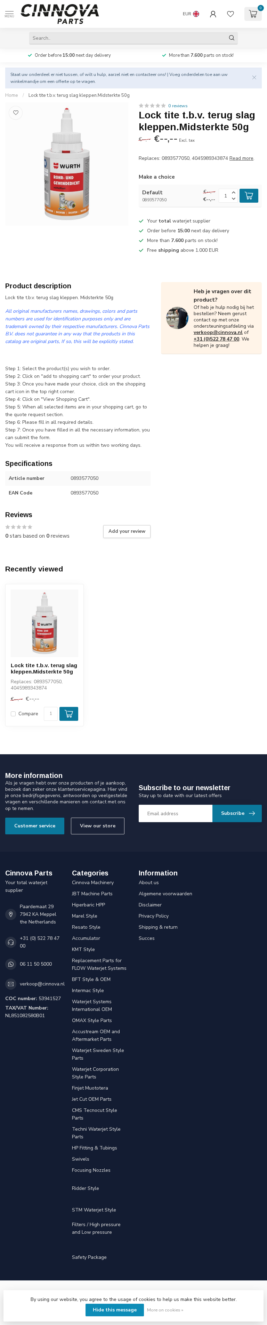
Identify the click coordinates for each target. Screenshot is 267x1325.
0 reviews (178, 106)
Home (11, 95)
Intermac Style (88, 990)
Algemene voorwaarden (165, 893)
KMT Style (83, 949)
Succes (147, 938)
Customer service (34, 826)
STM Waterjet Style (94, 1210)
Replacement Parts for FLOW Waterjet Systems (99, 964)
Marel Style (84, 916)
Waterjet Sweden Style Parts (98, 1054)
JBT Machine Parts (92, 893)
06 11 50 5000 (36, 964)
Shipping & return (158, 927)
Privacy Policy (154, 916)
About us (149, 882)
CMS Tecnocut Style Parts (94, 1114)
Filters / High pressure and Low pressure (96, 1228)
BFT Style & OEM (91, 979)
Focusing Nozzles (91, 1170)
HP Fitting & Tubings (94, 1148)
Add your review (126, 531)
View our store (97, 826)
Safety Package (89, 1257)
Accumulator (86, 938)
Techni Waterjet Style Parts (96, 1133)
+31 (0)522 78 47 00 (216, 339)
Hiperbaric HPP (88, 905)
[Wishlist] (230, 14)
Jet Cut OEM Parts (92, 1099)
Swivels (80, 1159)
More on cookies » (165, 1310)
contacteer (146, 74)
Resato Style (86, 927)
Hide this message (115, 1310)
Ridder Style (85, 1188)
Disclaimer (150, 905)
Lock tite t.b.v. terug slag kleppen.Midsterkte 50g (79, 95)
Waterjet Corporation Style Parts (95, 1073)
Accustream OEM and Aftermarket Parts (96, 1035)
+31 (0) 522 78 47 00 (39, 942)
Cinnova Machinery (93, 882)
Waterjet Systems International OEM (92, 1005)
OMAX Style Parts (92, 1020)
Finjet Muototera (90, 1088)
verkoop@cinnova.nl (218, 332)
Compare (28, 713)
